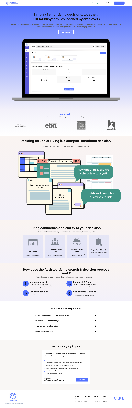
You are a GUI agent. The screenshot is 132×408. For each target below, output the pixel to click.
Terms (105, 399)
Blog (85, 401)
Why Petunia (78, 401)
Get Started (119, 3)
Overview (77, 399)
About (86, 399)
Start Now (82, 379)
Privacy (105, 401)
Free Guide (97, 399)
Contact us (97, 401)
